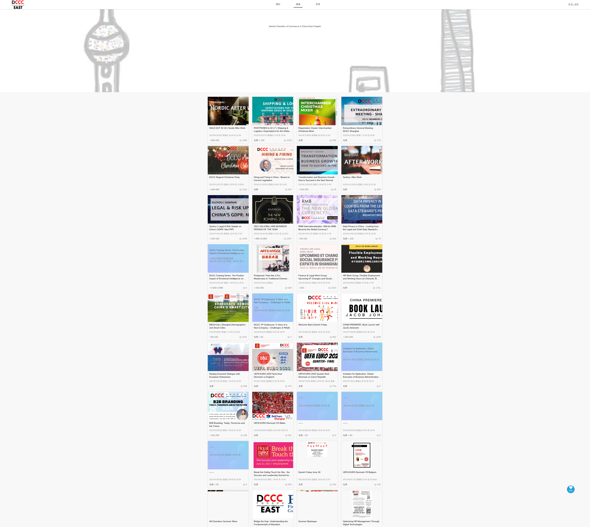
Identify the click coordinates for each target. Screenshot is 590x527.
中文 (570, 4)
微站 (278, 4)
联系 (318, 4)
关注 (571, 491)
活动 (298, 4)
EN (576, 4)
